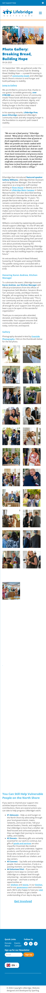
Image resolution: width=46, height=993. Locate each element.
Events (17, 943)
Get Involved (23, 901)
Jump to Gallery (9, 85)
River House (17, 187)
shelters (14, 884)
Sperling (35, 990)
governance (22, 887)
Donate (8, 943)
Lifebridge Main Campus (23, 190)
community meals (20, 76)
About (7, 945)
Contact (17, 945)
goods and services (22, 843)
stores (25, 884)
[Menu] (40, 13)
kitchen (38, 884)
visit (41, 890)
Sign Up (28, 954)
